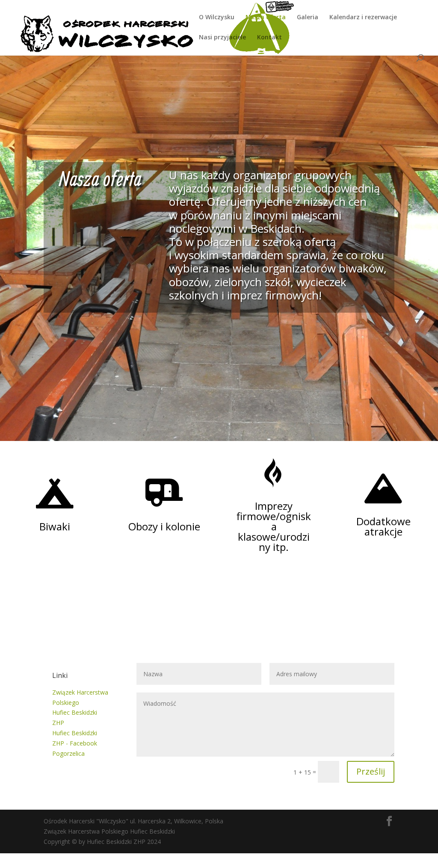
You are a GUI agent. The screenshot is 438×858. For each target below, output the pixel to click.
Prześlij (370, 771)
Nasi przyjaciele (222, 37)
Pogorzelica (68, 753)
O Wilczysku (216, 17)
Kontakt (269, 37)
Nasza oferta (266, 17)
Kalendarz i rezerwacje (363, 17)
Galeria (307, 17)
